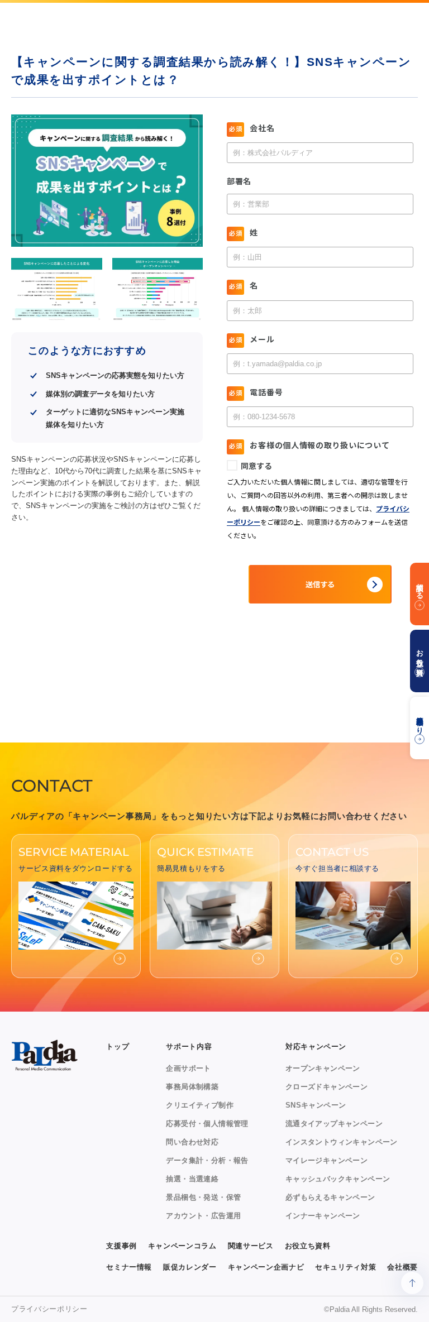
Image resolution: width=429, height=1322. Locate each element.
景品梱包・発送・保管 (203, 1197)
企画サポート (188, 1068)
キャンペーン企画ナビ (266, 1267)
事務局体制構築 (192, 1086)
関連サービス (251, 1246)
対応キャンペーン (315, 1046)
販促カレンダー (190, 1267)
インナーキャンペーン (322, 1215)
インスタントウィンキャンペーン (341, 1142)
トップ (117, 1046)
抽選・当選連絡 (192, 1179)
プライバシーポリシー (49, 1309)
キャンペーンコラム (182, 1246)
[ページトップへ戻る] (412, 1283)
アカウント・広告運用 (203, 1215)
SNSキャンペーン (315, 1105)
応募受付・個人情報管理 (207, 1123)
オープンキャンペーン (322, 1068)
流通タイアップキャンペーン (334, 1123)
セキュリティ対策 (345, 1267)
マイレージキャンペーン (326, 1160)
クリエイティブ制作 (199, 1105)
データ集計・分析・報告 (207, 1160)
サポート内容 (189, 1046)
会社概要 (402, 1267)
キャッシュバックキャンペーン (337, 1179)
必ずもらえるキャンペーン (330, 1197)
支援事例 (121, 1246)
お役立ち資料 (308, 1246)
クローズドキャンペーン (326, 1086)
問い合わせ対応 (192, 1142)
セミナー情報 (129, 1267)
